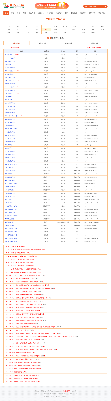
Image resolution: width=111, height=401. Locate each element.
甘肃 (55, 32)
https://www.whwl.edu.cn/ (91, 219)
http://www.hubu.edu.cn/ (90, 96)
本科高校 (16, 43)
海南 (93, 29)
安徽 (102, 26)
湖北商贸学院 (11, 196)
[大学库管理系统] (52, 8)
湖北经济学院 (11, 161)
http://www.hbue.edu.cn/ (90, 161)
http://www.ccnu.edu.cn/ (90, 93)
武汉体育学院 (11, 119)
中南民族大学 (11, 125)
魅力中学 (92, 13)
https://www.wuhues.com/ (91, 206)
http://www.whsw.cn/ (89, 183)
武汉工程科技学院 (12, 206)
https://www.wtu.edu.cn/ (90, 74)
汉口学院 (9, 174)
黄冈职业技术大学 (12, 238)
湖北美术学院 (11, 122)
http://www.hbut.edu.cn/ (90, 83)
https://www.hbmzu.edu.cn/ (91, 106)
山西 (36, 26)
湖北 (46, 29)
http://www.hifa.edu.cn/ (90, 122)
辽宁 (46, 26)
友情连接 (57, 391)
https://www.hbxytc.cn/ (90, 235)
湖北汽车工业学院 (12, 128)
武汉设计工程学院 (12, 215)
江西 (18, 29)
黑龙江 (65, 26)
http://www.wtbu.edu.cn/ (90, 193)
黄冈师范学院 (11, 103)
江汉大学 (9, 145)
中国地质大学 (11, 71)
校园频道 (74, 13)
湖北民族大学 (11, 106)
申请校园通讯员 (66, 391)
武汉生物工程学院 (12, 183)
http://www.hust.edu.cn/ (90, 58)
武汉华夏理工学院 (12, 209)
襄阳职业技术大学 (12, 235)
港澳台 (93, 32)
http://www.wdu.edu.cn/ (90, 170)
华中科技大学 (11, 58)
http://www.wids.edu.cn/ (90, 215)
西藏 (36, 32)
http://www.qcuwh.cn (89, 186)
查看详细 (59, 327)
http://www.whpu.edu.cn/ (90, 77)
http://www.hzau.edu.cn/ (90, 87)
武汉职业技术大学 (12, 228)
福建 (8, 29)
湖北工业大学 (11, 83)
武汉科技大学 (11, 61)
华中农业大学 (11, 87)
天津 (18, 26)
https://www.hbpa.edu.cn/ (91, 151)
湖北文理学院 (11, 112)
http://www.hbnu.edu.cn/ (90, 100)
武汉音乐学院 (11, 157)
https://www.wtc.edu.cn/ (90, 228)
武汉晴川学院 (11, 186)
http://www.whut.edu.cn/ (90, 80)
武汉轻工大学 (11, 77)
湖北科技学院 (11, 138)
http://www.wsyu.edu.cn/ (90, 177)
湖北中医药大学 (11, 90)
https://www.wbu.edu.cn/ (90, 167)
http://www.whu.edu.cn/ (90, 54)
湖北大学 (9, 96)
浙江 (93, 26)
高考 (18, 13)
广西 (83, 29)
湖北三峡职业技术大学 (13, 241)
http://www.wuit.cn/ (89, 190)
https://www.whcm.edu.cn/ (91, 157)
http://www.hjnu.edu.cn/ (90, 109)
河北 (27, 26)
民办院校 (50, 13)
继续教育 (59, 13)
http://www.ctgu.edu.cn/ (90, 148)
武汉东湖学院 (11, 170)
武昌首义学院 (11, 177)
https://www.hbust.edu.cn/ (91, 138)
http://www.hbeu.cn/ (89, 132)
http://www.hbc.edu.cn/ (90, 196)
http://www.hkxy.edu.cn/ (90, 174)
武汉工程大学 (11, 67)
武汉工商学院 (11, 193)
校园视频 (101, 13)
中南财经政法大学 (12, 116)
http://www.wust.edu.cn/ (90, 61)
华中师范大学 (11, 93)
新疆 (83, 32)
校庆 (66, 13)
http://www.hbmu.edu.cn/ (90, 141)
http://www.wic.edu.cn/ (90, 225)
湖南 (55, 29)
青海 (65, 32)
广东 (65, 29)
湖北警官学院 (11, 151)
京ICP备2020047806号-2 (42, 393)
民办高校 (94, 43)
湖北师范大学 (11, 100)
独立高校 (68, 43)
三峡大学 (9, 148)
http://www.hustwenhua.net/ (91, 199)
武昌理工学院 (11, 180)
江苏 (83, 26)
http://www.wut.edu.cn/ (90, 180)
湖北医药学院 (11, 141)
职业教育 (32, 13)
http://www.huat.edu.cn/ (90, 128)
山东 (27, 29)
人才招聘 (74, 391)
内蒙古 (74, 29)
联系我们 (43, 391)
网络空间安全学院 (12, 231)
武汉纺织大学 (11, 74)
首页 (6, 13)
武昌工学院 (10, 190)
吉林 (55, 26)
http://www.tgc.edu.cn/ (90, 241)
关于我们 (36, 391)
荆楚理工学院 (11, 154)
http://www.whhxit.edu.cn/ (91, 209)
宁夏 (74, 32)
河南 (36, 29)
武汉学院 (9, 203)
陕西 (46, 32)
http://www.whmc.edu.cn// (91, 212)
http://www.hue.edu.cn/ (90, 164)
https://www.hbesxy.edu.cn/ (91, 222)
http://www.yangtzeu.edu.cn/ (91, 64)
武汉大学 (9, 54)
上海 (74, 26)
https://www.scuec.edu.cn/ (91, 125)
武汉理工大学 (11, 80)
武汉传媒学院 (11, 212)
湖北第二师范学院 (12, 164)
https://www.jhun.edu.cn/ (90, 145)
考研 (24, 13)
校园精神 (83, 13)
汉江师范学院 (11, 109)
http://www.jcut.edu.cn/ (90, 154)
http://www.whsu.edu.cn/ (90, 119)
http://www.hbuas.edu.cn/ (91, 112)
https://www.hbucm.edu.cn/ (91, 90)
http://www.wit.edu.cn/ (90, 67)
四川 (8, 32)
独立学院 (41, 13)
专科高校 (42, 43)
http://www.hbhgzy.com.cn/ (91, 238)
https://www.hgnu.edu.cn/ (91, 103)
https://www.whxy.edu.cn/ (91, 203)
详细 (43, 275)
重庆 (102, 29)
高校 (12, 13)
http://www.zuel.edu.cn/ (90, 116)
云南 (27, 32)
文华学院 (9, 199)
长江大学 (9, 64)
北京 (8, 26)
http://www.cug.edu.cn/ (90, 71)
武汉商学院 (10, 167)
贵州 (18, 32)
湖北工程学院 (11, 132)
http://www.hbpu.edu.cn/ (90, 135)
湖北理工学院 (11, 135)
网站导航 (50, 391)
